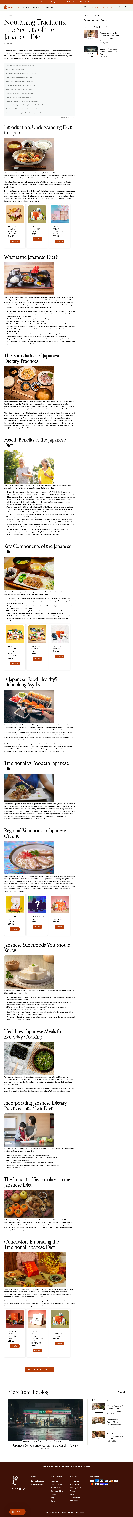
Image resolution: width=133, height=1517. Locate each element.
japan (50, 1441)
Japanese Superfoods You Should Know (20, 97)
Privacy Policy (75, 1488)
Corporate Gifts (57, 1491)
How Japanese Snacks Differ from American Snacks (115, 1422)
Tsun (73, 117)
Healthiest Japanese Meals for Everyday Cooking (23, 101)
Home (6, 16)
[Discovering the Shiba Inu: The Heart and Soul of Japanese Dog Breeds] (91, 34)
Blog (12, 16)
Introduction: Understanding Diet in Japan (21, 65)
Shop (25, 7)
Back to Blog (41, 1369)
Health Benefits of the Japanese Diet (19, 77)
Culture (91, 38)
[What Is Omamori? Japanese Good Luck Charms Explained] (98, 1434)
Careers (54, 1501)
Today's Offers (56, 1484)
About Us (54, 1481)
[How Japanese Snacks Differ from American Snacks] (98, 1420)
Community (74, 1484)
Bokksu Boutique (37, 1481)
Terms (72, 1491)
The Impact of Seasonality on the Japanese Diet (22, 109)
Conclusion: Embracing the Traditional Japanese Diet (24, 113)
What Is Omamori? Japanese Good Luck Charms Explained (115, 1436)
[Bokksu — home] (11, 7)
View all (121, 1392)
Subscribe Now (102, 7)
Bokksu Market (37, 1484)
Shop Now (15, 241)
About (36, 7)
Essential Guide (90, 55)
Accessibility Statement (75, 1499)
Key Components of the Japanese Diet (19, 81)
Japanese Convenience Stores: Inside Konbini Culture (109, 51)
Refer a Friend (56, 1488)
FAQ (72, 1494)
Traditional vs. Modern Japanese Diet (19, 89)
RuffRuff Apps (66, 117)
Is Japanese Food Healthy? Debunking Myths (21, 85)
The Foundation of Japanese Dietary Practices (22, 73)
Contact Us (74, 1481)
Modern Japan (62, 1441)
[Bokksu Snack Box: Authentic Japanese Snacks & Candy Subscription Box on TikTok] (24, 1488)
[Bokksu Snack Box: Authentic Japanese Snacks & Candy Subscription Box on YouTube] (20, 1488)
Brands (48, 7)
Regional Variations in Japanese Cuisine (20, 93)
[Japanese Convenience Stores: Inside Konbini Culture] (91, 50)
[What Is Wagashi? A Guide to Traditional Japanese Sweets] (98, 1406)
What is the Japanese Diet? (15, 69)
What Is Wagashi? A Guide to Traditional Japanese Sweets (115, 1408)
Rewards (54, 1494)
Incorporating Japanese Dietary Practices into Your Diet (25, 105)
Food (42, 1441)
